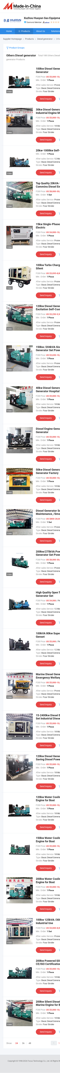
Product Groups (16, 47)
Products (25, 31)
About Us (40, 31)
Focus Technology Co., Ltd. (39, 1061)
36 (23, 1043)
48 (30, 1043)
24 (16, 1043)
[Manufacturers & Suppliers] (22, 6)
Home (9, 31)
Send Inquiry (46, 98)
